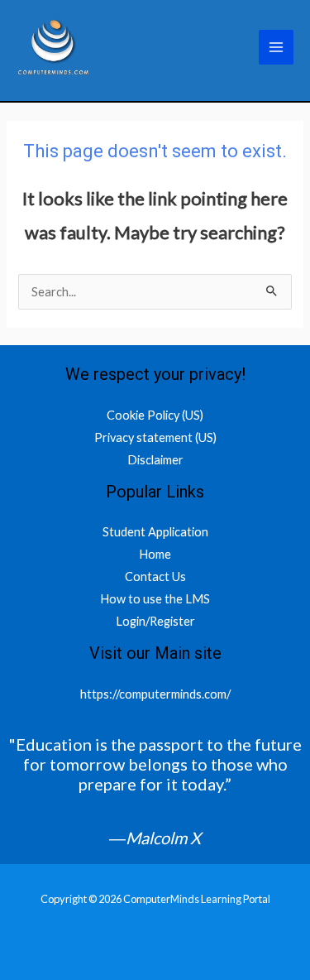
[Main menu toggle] (276, 47)
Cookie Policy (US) (155, 415)
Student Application (155, 532)
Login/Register (155, 621)
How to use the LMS (155, 599)
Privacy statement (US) (155, 437)
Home (155, 554)
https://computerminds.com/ (155, 694)
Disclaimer (155, 460)
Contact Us (155, 576)
